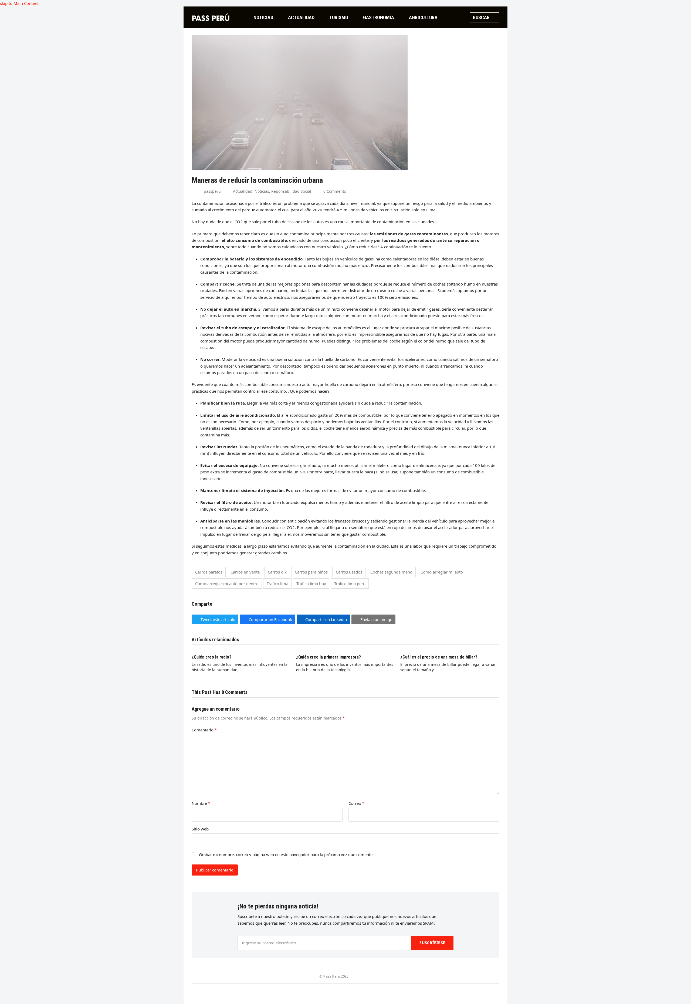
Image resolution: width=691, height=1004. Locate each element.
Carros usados (349, 572)
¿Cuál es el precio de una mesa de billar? (438, 657)
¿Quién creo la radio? (211, 657)
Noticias (262, 191)
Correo (356, 803)
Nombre (201, 803)
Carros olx (277, 572)
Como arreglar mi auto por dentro (227, 583)
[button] (215, 619)
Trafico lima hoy (311, 583)
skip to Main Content (19, 3)
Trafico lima (277, 583)
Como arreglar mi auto (442, 572)
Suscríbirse (432, 942)
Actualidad (242, 191)
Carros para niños (311, 572)
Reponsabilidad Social (291, 191)
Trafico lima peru (349, 583)
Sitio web (200, 829)
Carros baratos (208, 572)
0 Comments (334, 191)
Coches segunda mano (391, 572)
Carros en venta (245, 572)
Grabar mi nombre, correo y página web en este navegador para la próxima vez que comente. (286, 854)
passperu (212, 191)
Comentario (204, 729)
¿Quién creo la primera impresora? (328, 657)
